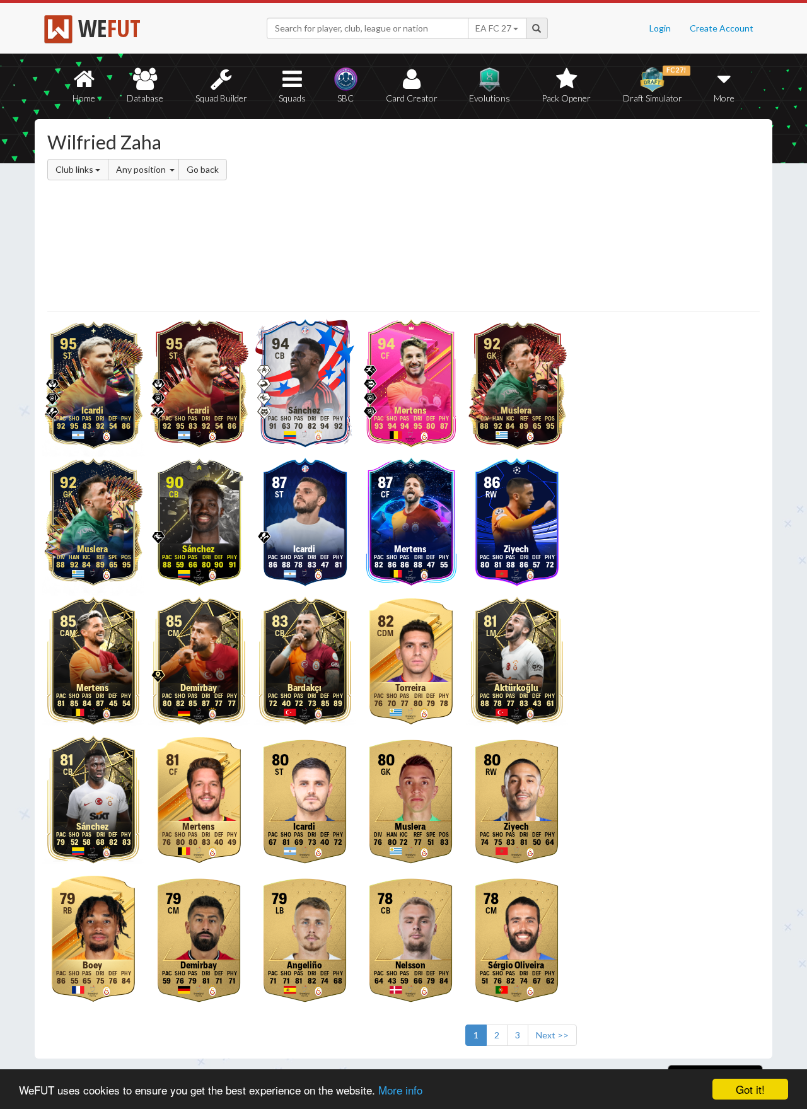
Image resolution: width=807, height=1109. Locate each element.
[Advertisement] (525, 217)
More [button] (724, 98)
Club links (75, 169)
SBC (345, 98)
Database (145, 98)
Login (660, 28)
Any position (142, 169)
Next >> (552, 1035)
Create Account (721, 28)
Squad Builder (221, 98)
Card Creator (412, 98)
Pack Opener (566, 98)
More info (400, 1090)
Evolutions (489, 98)
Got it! (750, 1089)
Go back (203, 169)
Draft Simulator (655, 84)
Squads (292, 98)
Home (84, 98)
